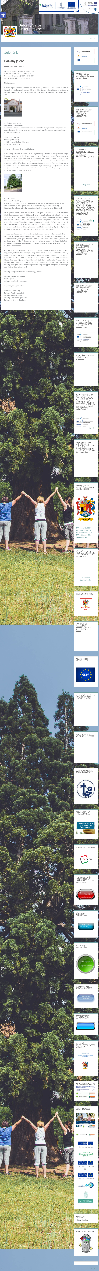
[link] (3, 15)
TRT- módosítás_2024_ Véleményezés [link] (84, 536)
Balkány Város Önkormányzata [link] (32, 27)
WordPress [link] (94, 1269)
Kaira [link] (13, 1269)
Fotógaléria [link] (86, 185)
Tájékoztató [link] (85, 578)
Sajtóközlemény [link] (86, 580)
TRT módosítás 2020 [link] (83, 528)
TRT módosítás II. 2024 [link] (84, 533)
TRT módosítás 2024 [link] (83, 530)
